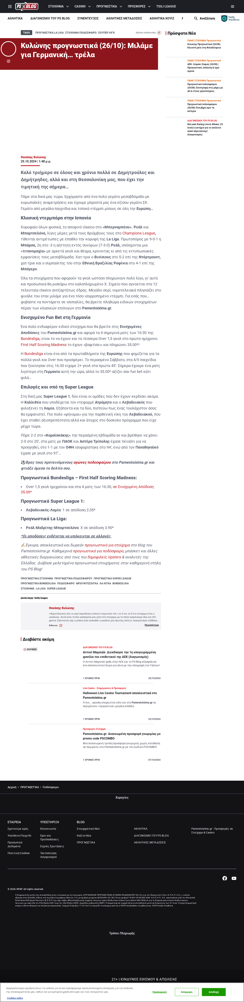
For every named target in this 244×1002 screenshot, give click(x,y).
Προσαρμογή (159, 992)
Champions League (138, 233)
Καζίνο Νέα (84, 835)
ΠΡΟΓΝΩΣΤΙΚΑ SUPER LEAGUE (112, 578)
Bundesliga (30, 338)
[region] (122, 992)
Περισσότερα (152, 625)
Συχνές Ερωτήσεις (52, 846)
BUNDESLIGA (120, 583)
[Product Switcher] (10, 6)
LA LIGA (41, 588)
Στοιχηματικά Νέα (88, 828)
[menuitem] (59, 6)
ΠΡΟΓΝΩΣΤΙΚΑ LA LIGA (49, 32)
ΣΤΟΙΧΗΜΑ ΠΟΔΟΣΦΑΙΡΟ (81, 32)
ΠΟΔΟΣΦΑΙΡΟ (66, 583)
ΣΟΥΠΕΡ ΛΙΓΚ (106, 32)
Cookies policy (15, 998)
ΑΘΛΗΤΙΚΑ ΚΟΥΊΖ (162, 18)
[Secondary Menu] (232, 6)
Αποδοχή (214, 992)
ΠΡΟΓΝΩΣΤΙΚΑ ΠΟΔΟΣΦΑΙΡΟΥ (73, 578)
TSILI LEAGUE (166, 6)
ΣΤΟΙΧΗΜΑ (56, 6)
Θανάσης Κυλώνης (33, 157)
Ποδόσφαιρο (51, 787)
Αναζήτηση (207, 18)
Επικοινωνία (48, 828)
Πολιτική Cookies (19, 853)
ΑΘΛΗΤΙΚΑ (15, 18)
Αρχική (12, 787)
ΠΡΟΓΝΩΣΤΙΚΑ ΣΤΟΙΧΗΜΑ (37, 578)
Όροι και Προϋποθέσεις (49, 837)
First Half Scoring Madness (44, 344)
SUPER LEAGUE (56, 588)
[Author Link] (8, 49)
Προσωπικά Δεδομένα (15, 844)
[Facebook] (224, 878)
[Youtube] (234, 878)
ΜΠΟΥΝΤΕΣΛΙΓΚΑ (87, 583)
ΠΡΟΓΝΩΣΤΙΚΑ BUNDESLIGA (38, 583)
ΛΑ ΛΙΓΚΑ (105, 583)
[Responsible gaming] (230, 18)
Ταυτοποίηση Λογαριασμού (48, 855)
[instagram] (8, 61)
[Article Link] (91, 664)
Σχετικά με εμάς (18, 828)
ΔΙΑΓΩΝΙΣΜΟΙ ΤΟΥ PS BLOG (50, 18)
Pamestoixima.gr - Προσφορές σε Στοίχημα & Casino (212, 830)
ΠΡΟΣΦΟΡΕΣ (136, 6)
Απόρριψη (186, 992)
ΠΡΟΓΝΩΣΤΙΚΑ (106, 6)
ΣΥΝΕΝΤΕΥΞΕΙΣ (88, 18)
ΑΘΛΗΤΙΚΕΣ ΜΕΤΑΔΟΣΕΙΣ (124, 18)
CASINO (80, 6)
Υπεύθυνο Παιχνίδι (19, 835)
